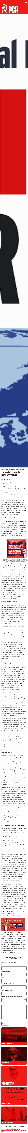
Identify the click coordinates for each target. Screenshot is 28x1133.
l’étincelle (14, 916)
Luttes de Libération (19, 469)
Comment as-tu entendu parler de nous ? (12, 996)
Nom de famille (5, 971)
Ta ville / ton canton (6, 990)
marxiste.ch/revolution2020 (20, 561)
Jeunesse (8, 469)
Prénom (3, 964)
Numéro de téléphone (7, 984)
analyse (3, 469)
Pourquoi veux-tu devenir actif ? (9, 1003)
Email (3, 977)
